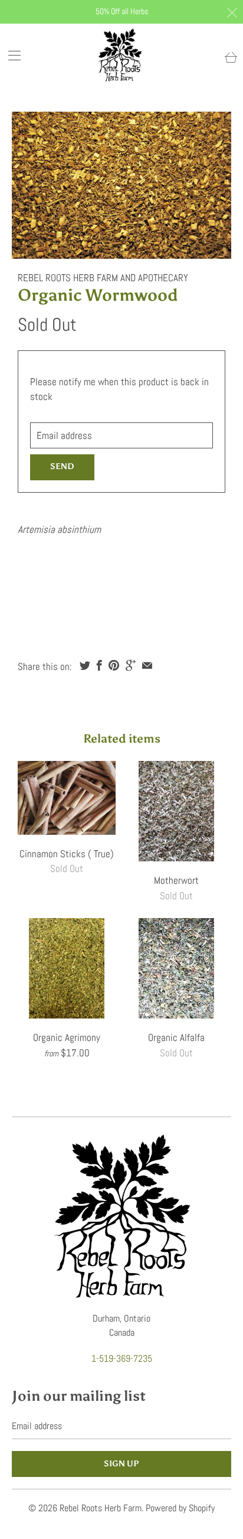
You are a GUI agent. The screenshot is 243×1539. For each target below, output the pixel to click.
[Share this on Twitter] (85, 665)
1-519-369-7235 (121, 1358)
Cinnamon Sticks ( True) (67, 798)
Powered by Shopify (180, 1508)
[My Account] (10, 55)
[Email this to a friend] (147, 665)
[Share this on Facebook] (99, 665)
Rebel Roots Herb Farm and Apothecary (103, 277)
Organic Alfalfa (176, 968)
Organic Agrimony (66, 968)
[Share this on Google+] (130, 665)
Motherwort (176, 811)
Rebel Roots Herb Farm (101, 1508)
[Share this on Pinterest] (114, 665)
